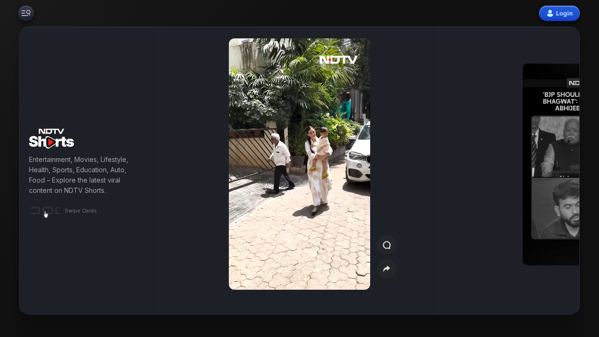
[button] (534, 171)
